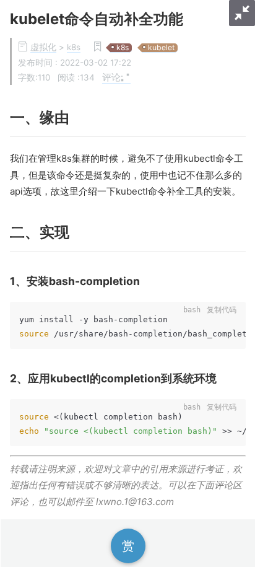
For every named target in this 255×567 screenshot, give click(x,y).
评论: (112, 77)
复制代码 (221, 309)
